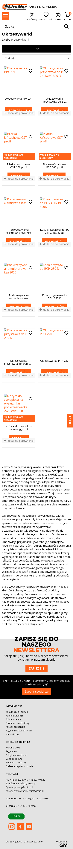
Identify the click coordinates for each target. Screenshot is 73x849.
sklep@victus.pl (28, 783)
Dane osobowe (14, 758)
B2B (16, 816)
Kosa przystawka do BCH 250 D (54, 297)
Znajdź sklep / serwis (17, 711)
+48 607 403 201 (37, 779)
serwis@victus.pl (35, 791)
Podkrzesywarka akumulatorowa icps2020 (19, 297)
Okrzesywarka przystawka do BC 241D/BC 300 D (54, 100)
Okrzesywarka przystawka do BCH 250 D (18, 362)
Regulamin (11, 751)
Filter (70, 421)
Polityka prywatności (16, 755)
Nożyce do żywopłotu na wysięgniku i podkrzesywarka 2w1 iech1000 (18, 428)
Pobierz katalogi (14, 715)
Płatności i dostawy (16, 762)
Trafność (37, 58)
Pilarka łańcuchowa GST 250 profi (19, 166)
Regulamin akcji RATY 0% (19, 730)
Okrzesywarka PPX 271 (19, 98)
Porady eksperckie (15, 726)
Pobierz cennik (13, 719)
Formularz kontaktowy (17, 723)
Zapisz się (36, 668)
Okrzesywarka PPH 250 (54, 360)
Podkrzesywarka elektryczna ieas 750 (18, 231)
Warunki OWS (13, 747)
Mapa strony (12, 734)
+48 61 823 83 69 (19, 779)
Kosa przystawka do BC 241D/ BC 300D (54, 231)
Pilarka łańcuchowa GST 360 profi (54, 166)
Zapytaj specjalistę (36, 691)
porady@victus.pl (23, 787)
